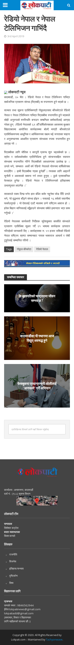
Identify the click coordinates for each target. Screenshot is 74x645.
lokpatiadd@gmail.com (19, 613)
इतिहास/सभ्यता (16, 568)
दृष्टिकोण (13, 576)
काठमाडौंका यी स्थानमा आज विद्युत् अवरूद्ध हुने (37, 338)
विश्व (11, 583)
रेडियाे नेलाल (42, 249)
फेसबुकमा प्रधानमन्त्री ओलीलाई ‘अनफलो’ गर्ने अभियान (37, 385)
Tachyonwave (54, 639)
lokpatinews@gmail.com (24, 609)
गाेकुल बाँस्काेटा (24, 249)
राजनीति (13, 554)
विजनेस (12, 561)
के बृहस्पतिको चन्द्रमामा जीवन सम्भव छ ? (37, 298)
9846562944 (25, 605)
